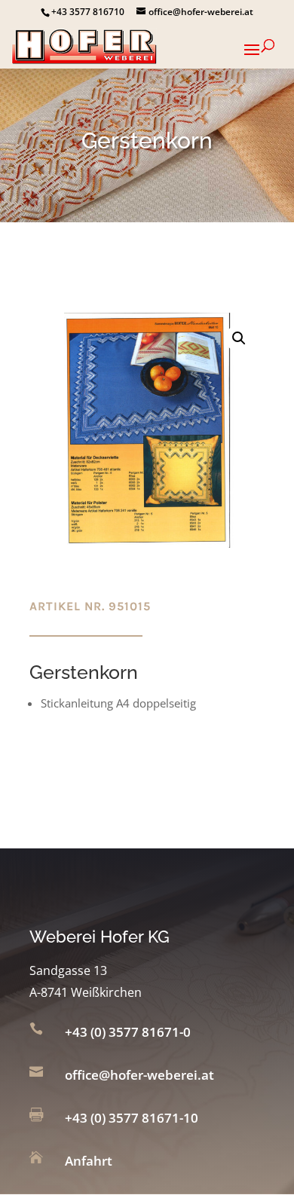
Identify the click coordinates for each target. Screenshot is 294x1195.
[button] (239, 338)
